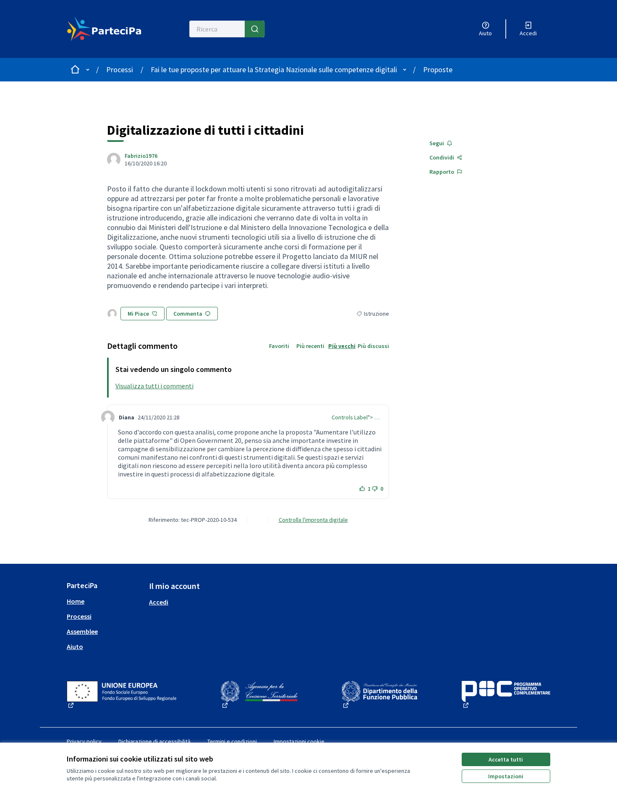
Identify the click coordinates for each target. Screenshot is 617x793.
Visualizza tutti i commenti (154, 386)
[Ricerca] (255, 29)
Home (75, 601)
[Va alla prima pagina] (104, 29)
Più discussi (373, 346)
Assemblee (82, 631)
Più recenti (310, 346)
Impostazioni (505, 776)
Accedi (158, 602)
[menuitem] (104, 601)
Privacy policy (84, 741)
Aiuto (75, 646)
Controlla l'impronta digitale (313, 519)
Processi (119, 69)
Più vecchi (342, 346)
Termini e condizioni (232, 741)
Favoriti (279, 346)
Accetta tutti (506, 759)
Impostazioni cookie (299, 741)
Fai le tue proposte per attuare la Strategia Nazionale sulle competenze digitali (274, 69)
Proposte (437, 69)
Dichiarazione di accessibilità (154, 741)
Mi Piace (138, 313)
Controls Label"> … (356, 417)
